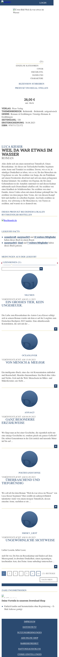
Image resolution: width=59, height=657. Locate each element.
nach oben (46, 579)
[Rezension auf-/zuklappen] (55, 329)
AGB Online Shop (29, 638)
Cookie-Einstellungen (30, 654)
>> (38, 573)
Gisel (20, 242)
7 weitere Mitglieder (37, 242)
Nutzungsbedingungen (29, 632)
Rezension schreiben (31, 83)
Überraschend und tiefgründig (21, 481)
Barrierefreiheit (29, 643)
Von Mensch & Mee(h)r (25, 362)
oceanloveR (10, 236)
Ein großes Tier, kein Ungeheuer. (23, 303)
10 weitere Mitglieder (45, 236)
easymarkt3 (23, 236)
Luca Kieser (12, 146)
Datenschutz (29, 627)
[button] (46, 2)
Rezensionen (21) (11, 262)
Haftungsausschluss (29, 648)
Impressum (29, 621)
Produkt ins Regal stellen (31, 88)
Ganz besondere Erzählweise (18, 421)
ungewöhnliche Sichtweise (30, 540)
